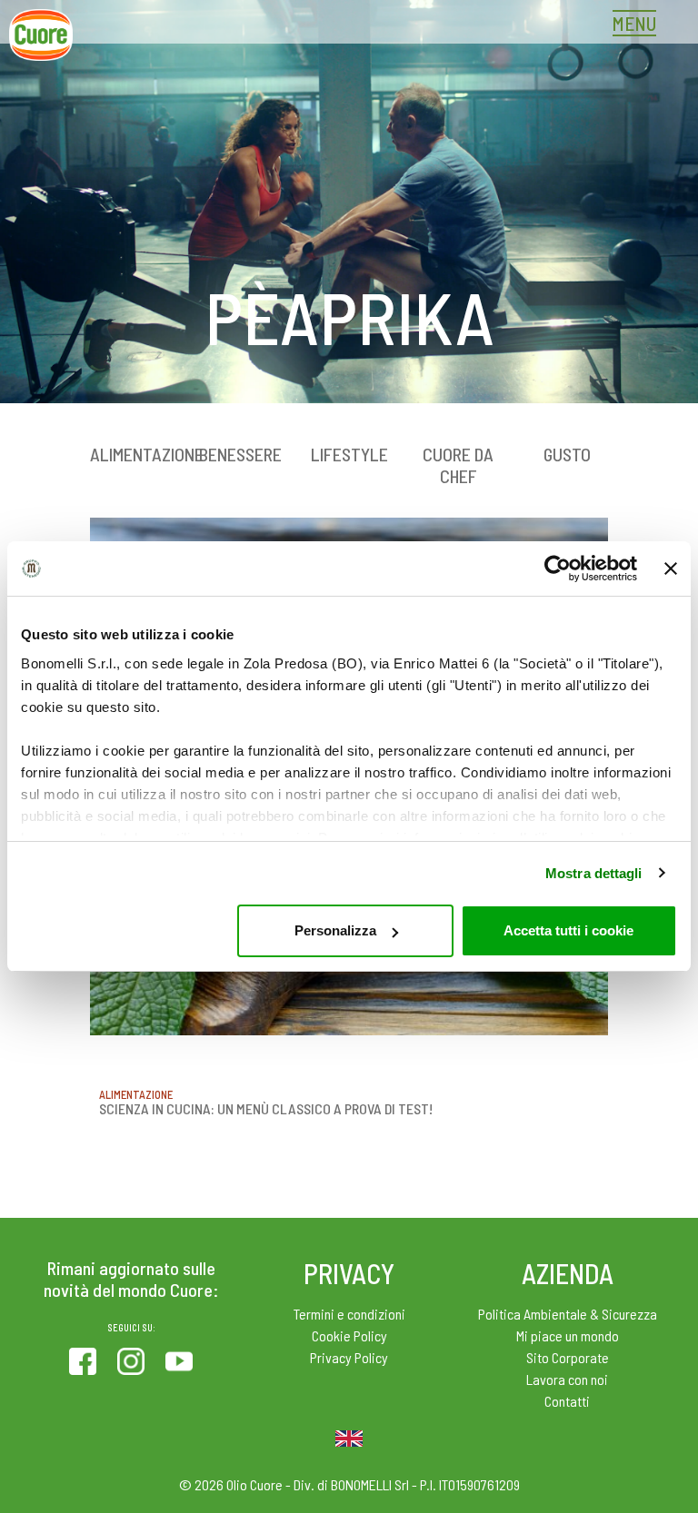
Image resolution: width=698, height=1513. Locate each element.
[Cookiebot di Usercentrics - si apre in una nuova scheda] (557, 568)
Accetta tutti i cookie (568, 930)
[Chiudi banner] (670, 568)
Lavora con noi (567, 1379)
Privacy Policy (349, 1357)
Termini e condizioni (349, 1313)
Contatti (567, 1400)
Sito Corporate (567, 1357)
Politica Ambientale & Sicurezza (567, 1313)
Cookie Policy (349, 1335)
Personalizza (335, 930)
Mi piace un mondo (567, 1335)
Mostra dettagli (594, 873)
